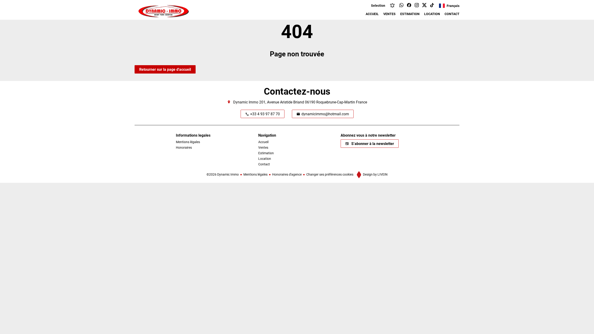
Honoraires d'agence (287, 174)
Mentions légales (255, 174)
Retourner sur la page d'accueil (165, 69)
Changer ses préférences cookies (329, 174)
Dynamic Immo (245, 102)
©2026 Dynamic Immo (223, 174)
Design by (374, 174)
